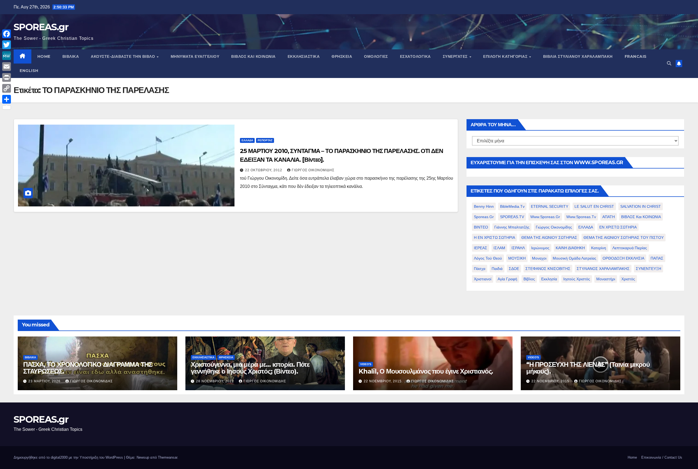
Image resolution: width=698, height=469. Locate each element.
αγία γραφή (507, 279)
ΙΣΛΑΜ (499, 248)
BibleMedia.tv (512, 206)
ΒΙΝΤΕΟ (481, 227)
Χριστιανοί (482, 279)
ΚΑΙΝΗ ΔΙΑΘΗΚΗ (570, 248)
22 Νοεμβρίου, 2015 (383, 381)
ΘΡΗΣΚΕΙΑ (342, 56)
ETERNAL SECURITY (549, 206)
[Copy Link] (6, 88)
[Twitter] (6, 44)
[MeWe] (6, 55)
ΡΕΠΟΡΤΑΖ (265, 140)
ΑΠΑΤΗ (608, 217)
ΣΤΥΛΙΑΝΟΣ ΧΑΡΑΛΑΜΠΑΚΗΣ (603, 268)
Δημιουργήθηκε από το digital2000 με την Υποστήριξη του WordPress (69, 457)
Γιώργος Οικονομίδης (313, 170)
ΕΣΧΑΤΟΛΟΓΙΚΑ (415, 56)
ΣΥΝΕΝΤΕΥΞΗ (648, 268)
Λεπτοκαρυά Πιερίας (629, 248)
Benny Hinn (484, 206)
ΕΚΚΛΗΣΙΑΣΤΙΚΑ (304, 56)
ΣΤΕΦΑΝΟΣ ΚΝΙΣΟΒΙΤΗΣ (547, 268)
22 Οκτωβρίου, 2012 (264, 170)
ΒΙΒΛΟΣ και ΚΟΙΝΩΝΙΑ (253, 56)
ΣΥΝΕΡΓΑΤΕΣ (456, 56)
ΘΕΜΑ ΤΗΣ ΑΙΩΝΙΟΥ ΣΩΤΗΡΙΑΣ (549, 237)
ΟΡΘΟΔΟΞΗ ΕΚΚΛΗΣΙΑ (623, 258)
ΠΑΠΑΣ (657, 258)
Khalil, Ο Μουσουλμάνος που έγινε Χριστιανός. (426, 371)
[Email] (6, 66)
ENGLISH (29, 70)
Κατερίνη (598, 248)
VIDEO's (365, 364)
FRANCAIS (636, 56)
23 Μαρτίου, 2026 (45, 381)
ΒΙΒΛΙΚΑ (70, 56)
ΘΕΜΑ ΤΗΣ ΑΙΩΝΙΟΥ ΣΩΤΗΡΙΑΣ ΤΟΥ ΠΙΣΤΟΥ (623, 237)
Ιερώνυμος (540, 248)
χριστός (628, 279)
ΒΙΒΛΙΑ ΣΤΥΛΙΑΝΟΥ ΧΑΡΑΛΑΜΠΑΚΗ (578, 56)
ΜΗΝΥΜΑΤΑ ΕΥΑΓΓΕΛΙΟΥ (195, 56)
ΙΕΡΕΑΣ (480, 248)
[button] (669, 63)
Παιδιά (497, 268)
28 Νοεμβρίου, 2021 (215, 381)
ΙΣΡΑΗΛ (518, 248)
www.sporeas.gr (545, 217)
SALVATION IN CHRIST (640, 206)
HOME (43, 56)
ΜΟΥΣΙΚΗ (517, 258)
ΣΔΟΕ (514, 268)
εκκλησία (549, 279)
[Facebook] (6, 33)
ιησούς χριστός (576, 279)
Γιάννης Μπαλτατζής (511, 227)
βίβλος (529, 279)
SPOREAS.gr (41, 27)
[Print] (6, 77)
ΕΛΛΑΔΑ (247, 140)
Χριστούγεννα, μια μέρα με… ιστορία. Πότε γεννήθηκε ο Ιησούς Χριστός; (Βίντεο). (250, 367)
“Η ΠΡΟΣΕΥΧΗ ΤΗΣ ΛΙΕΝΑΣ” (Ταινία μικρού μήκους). (587, 367)
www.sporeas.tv (581, 217)
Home (632, 457)
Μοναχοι (539, 258)
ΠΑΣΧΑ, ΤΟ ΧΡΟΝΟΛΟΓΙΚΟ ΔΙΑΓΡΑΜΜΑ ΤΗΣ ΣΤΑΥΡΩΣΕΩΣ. (87, 367)
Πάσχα (479, 268)
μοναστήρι (605, 279)
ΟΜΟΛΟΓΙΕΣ (376, 56)
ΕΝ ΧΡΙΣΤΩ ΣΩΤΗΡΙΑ (618, 227)
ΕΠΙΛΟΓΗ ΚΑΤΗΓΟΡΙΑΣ (506, 56)
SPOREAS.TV (512, 217)
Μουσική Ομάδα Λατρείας (574, 258)
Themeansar (167, 457)
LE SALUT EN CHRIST (594, 206)
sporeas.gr (484, 217)
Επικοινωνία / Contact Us (661, 457)
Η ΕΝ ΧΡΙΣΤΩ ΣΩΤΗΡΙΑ (494, 237)
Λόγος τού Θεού (488, 258)
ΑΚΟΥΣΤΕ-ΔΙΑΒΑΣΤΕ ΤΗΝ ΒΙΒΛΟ (123, 56)
